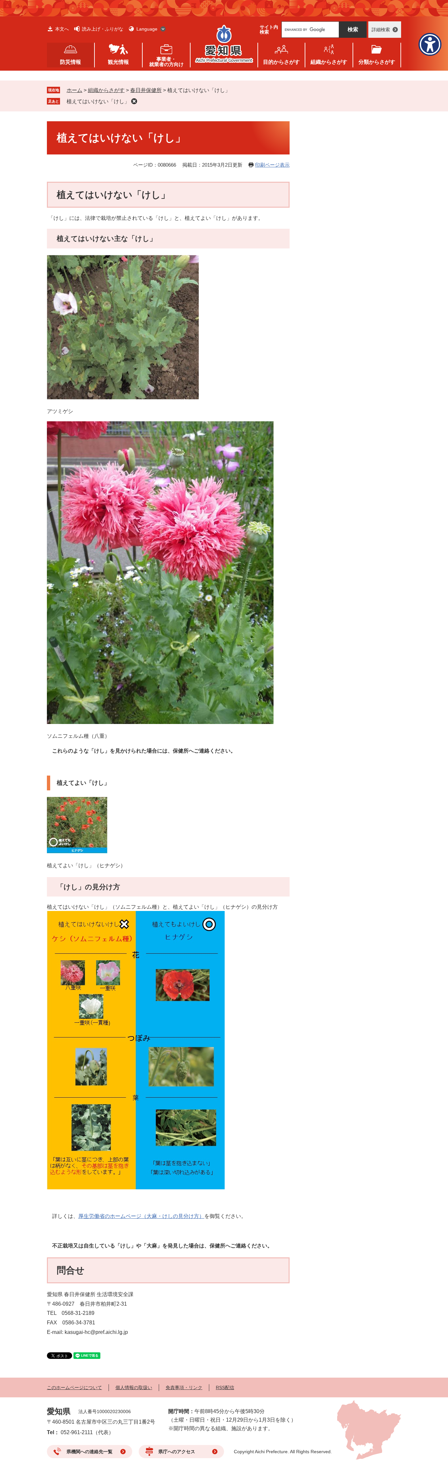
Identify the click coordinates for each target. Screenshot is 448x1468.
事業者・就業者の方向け (166, 61)
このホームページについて (74, 1387)
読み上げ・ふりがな (102, 29)
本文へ (62, 29)
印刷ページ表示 (272, 165)
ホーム (74, 90)
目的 (281, 62)
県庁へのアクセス (176, 1451)
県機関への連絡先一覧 (89, 1451)
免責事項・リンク (184, 1387)
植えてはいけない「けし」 (98, 101)
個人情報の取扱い (133, 1387)
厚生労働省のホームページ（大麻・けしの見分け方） (141, 1216)
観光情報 (118, 62)
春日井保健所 (146, 90)
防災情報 (70, 62)
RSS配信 (225, 1387)
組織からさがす (106, 90)
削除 (134, 101)
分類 (376, 62)
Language (146, 29)
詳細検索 (381, 29)
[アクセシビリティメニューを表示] (429, 44)
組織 (329, 62)
